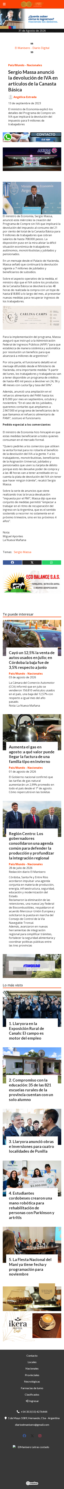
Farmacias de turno (32, 1388)
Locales (32, 1362)
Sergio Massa (22, 552)
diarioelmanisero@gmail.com (32, 1424)
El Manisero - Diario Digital (32, 48)
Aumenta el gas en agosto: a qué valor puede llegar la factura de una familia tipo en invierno (31, 754)
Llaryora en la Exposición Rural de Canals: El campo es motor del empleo (26, 1030)
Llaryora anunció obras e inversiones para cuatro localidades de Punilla (31, 1146)
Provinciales (32, 1375)
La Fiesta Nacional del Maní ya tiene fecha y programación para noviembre (30, 1266)
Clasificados (32, 1394)
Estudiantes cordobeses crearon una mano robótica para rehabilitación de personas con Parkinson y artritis (31, 1205)
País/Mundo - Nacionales (25, 65)
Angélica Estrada (25, 97)
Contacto (32, 1355)
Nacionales (32, 1368)
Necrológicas (32, 1381)
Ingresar (34, 1400)
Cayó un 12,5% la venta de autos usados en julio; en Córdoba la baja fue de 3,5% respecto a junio (32, 660)
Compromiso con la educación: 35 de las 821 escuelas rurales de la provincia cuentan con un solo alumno (31, 1090)
